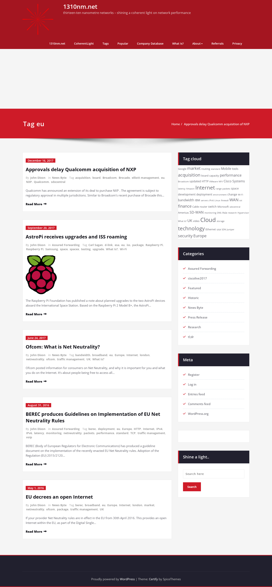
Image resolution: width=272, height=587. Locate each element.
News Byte (59, 178)
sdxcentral (58, 182)
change (232, 194)
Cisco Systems (234, 181)
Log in (192, 384)
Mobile (226, 168)
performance (105, 433)
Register (194, 375)
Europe (119, 355)
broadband (99, 355)
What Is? (178, 43)
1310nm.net (80, 6)
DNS (219, 212)
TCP (133, 433)
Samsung (51, 249)
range (219, 188)
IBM (197, 200)
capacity (214, 175)
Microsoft (223, 206)
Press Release (197, 317)
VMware (213, 181)
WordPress (127, 579)
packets (89, 433)
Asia (224, 212)
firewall (225, 200)
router (203, 206)
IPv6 (29, 433)
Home (175, 124)
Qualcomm (41, 182)
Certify (153, 579)
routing (205, 169)
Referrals (217, 43)
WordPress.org (198, 414)
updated (195, 181)
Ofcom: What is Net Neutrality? (63, 346)
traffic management (70, 359)
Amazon (190, 188)
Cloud (208, 220)
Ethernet (210, 229)
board (96, 178)
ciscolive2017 (197, 278)
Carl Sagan (95, 245)
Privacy (237, 43)
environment (220, 194)
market (149, 505)
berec (92, 429)
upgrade (98, 249)
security (185, 235)
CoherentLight (84, 43)
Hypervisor (243, 212)
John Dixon (37, 178)
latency (39, 433)
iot (240, 200)
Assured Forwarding (66, 245)
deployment (106, 429)
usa (219, 229)
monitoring (54, 433)
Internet (132, 355)
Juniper (230, 229)
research (232, 212)
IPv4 (159, 429)
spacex (74, 249)
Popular (122, 43)
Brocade (124, 178)
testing (86, 249)
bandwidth (82, 355)
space (64, 249)
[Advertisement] (136, 79)
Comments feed (199, 404)
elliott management (145, 178)
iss (128, 245)
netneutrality (35, 359)
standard (122, 433)
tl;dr (191, 337)
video (196, 221)
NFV (221, 181)
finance (185, 206)
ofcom (50, 359)
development (187, 194)
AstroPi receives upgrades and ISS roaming (76, 236)
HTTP (137, 429)
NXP (29, 182)
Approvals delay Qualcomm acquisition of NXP (216, 124)
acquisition (82, 178)
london (145, 355)
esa (117, 245)
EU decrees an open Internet (59, 496)
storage (220, 221)
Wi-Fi (123, 249)
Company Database (150, 43)
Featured (194, 288)
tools (235, 169)
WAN (234, 199)
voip (29, 437)
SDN (224, 229)
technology (191, 228)
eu (162, 178)
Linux (217, 200)
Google (182, 169)
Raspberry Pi (154, 245)
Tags (106, 43)
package (138, 245)
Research (194, 327)
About (196, 43)
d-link (109, 245)
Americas (183, 212)
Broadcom (110, 178)
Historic (193, 298)
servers (204, 200)
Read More (34, 204)
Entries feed (196, 394)
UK (88, 359)
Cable (195, 206)
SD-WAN (197, 212)
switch (212, 206)
